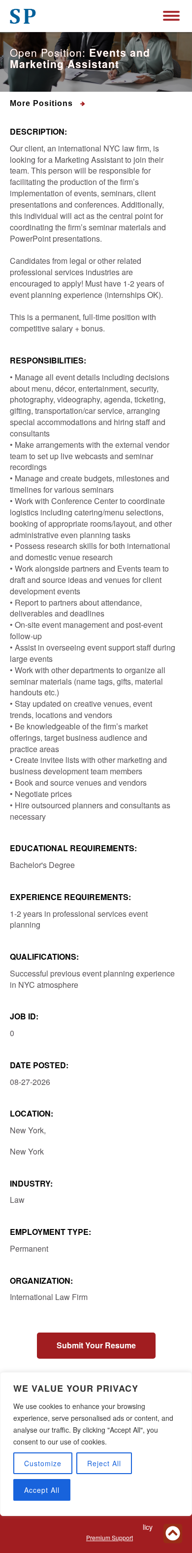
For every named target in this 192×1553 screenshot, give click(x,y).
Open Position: (80, 58)
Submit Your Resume (96, 1345)
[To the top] (172, 1533)
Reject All (104, 1463)
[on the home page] (23, 16)
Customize (43, 1463)
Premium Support (109, 1537)
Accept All (42, 1490)
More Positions (42, 103)
